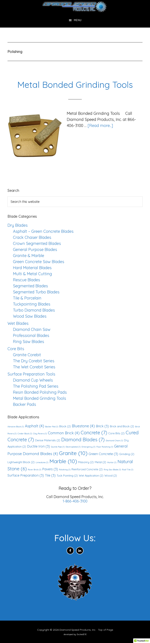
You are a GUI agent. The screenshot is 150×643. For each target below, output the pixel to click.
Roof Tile (127, 469)
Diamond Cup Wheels (33, 380)
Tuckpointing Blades (31, 304)
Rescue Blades (26, 279)
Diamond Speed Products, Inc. (75, 6)
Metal (100, 462)
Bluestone (83, 425)
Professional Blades (31, 335)
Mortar (111, 462)
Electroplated (73, 447)
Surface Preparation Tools (31, 374)
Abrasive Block (16, 426)
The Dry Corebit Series (33, 360)
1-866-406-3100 (75, 501)
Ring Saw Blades (28, 341)
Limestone (42, 462)
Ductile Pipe (58, 447)
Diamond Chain (114, 440)
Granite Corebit (27, 354)
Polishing (64, 469)
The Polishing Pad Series (35, 386)
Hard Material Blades (32, 267)
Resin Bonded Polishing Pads (40, 392)
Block (65, 426)
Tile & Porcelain (27, 298)
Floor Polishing (104, 447)
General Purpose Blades (35, 249)
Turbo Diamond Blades (34, 310)
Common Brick (64, 432)
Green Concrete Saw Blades (38, 261)
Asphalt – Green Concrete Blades (43, 231)
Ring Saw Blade (112, 469)
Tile (50, 475)
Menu (78, 20)
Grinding (126, 454)
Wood (110, 475)
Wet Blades (18, 323)
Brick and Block (122, 426)
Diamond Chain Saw (31, 329)
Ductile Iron (38, 446)
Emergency (88, 447)
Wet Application (91, 475)
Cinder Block (25, 433)
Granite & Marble (28, 255)
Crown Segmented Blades (37, 243)
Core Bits (16, 348)
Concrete (94, 432)
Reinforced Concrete (87, 469)
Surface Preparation (26, 475)
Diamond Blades (83, 439)
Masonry (86, 462)
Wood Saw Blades (29, 316)
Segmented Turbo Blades (36, 291)
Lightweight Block (21, 462)
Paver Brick (34, 469)
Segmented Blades (30, 285)
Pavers (50, 469)
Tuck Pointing (67, 475)
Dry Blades (18, 225)
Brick (102, 426)
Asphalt (34, 425)
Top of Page (105, 629)
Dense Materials (47, 440)
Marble (63, 461)
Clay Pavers (40, 433)
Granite (73, 453)
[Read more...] (100, 125)
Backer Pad (51, 426)
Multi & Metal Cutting (32, 273)
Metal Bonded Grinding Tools (75, 84)
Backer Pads (24, 404)
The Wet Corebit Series (34, 366)
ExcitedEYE (82, 634)
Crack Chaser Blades (32, 237)
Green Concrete (103, 454)
